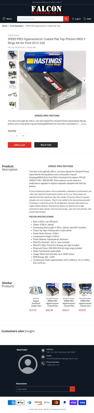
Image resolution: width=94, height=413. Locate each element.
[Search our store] (66, 18)
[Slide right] (12, 108)
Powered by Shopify (59, 409)
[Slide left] (21, 80)
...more (83, 124)
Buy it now (46, 144)
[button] (7, 18)
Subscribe (72, 389)
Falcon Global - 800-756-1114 (43, 409)
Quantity (12, 130)
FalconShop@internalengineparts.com (62, 358)
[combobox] (42, 18)
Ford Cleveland (16, 26)
